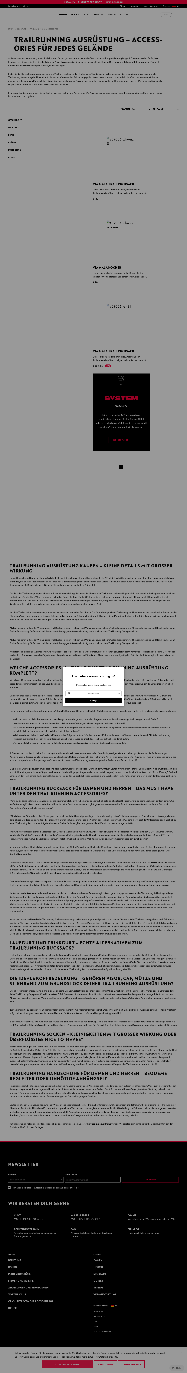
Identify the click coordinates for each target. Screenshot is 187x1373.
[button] (93, 693)
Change (93, 700)
